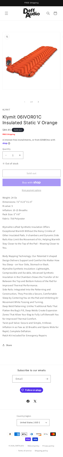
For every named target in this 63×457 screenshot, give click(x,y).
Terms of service (25, 451)
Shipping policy (41, 451)
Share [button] (9, 345)
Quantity (6, 148)
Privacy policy (48, 446)
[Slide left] (25, 102)
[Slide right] (38, 102)
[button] (6, 13)
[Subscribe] (46, 379)
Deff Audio (19, 446)
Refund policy (33, 446)
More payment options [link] (31, 190)
